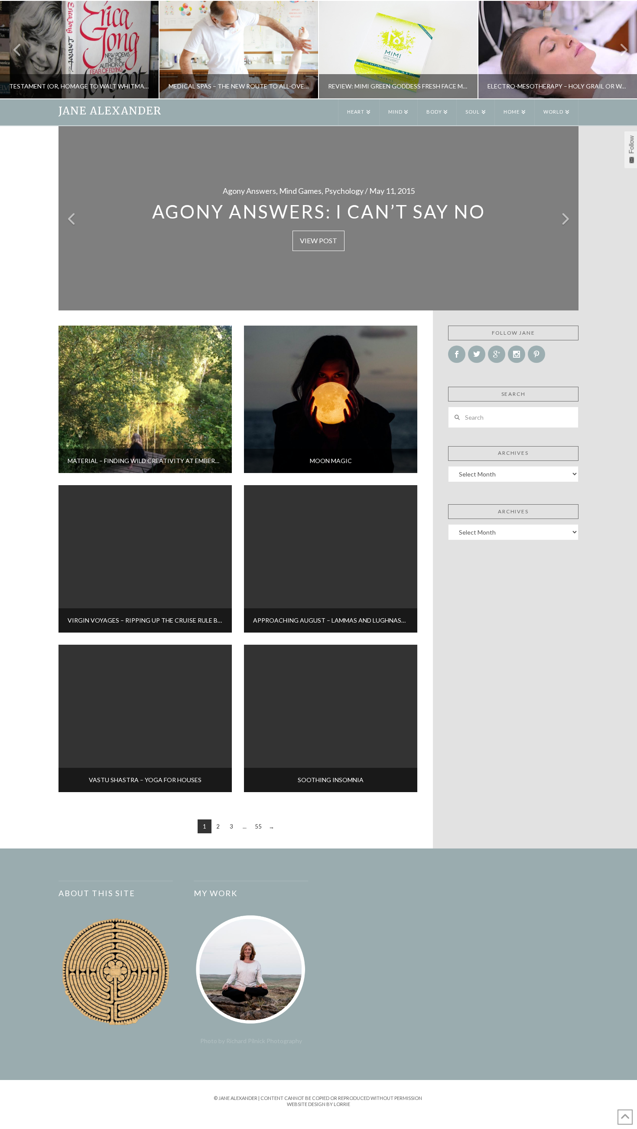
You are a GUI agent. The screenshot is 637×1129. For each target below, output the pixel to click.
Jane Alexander (109, 111)
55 (258, 826)
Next (618, 49)
